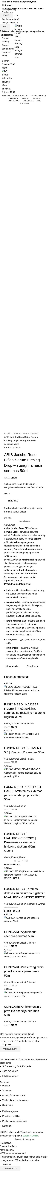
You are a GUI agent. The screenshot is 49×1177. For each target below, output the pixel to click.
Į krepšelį (13, 501)
